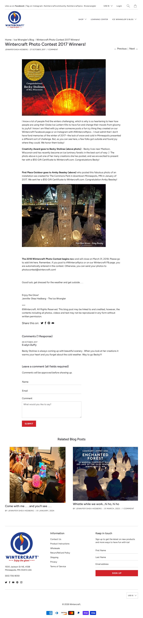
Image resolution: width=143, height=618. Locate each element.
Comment (27, 398)
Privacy (53, 562)
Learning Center (99, 19)
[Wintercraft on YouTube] (13, 582)
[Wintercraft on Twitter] (6, 582)
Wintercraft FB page (104, 262)
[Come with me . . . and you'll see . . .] (37, 475)
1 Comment (52, 49)
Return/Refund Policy (60, 553)
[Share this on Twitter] (42, 323)
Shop (81, 19)
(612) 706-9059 (12, 576)
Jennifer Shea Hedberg (21, 511)
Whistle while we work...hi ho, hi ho (96, 504)
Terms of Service (58, 566)
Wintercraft (75, 604)
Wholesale (55, 548)
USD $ (106, 6)
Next (133, 48)
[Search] (128, 6)
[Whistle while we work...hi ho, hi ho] (105, 474)
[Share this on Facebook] (45, 323)
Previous (120, 48)
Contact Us (55, 539)
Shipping (54, 557)
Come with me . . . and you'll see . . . (28, 506)
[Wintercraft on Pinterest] (17, 582)
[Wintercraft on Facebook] (9, 582)
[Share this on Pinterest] (49, 323)
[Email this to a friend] (52, 323)
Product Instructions (59, 543)
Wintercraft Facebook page (36, 131)
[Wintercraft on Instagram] (21, 582)
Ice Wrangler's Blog (123, 19)
